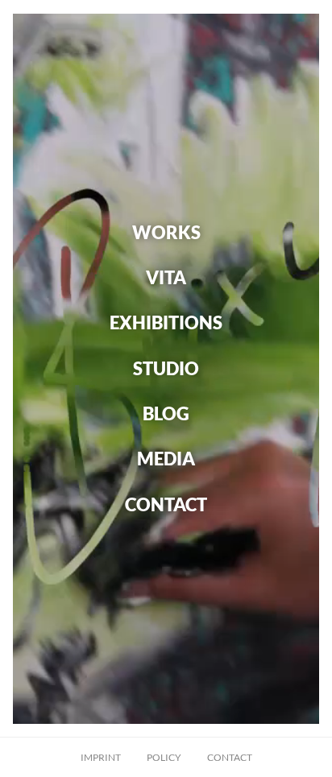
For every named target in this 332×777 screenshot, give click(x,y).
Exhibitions (166, 322)
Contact (166, 504)
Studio (166, 367)
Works (166, 231)
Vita (166, 277)
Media (166, 458)
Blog (166, 413)
